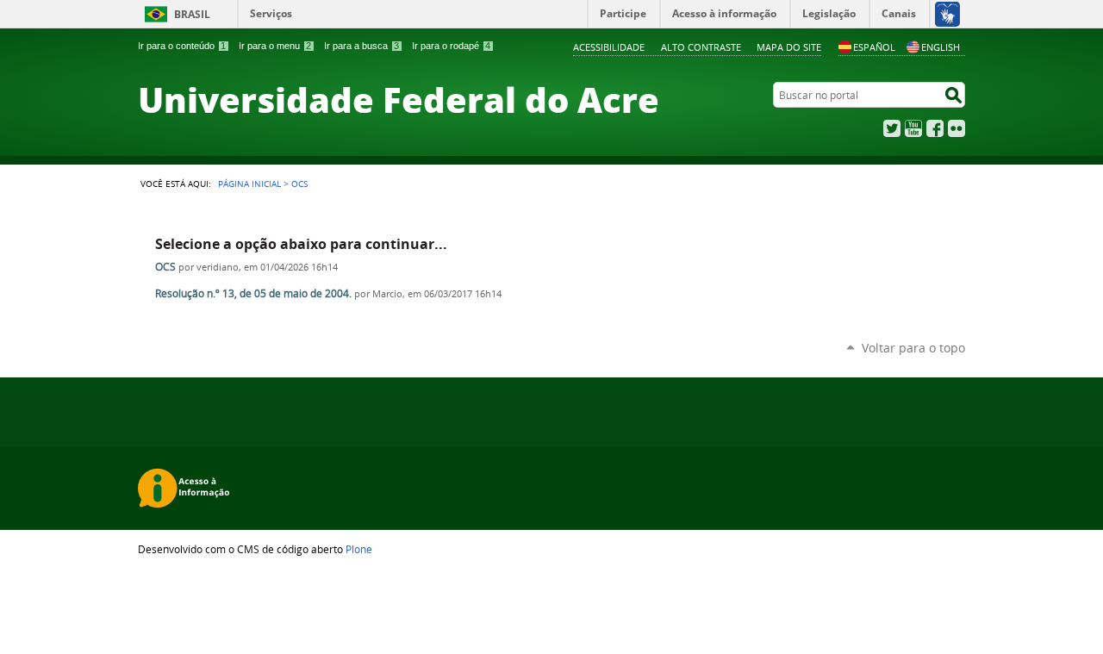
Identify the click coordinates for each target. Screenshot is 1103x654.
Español (874, 46)
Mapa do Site (789, 46)
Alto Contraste (701, 46)
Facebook (935, 128)
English (940, 46)
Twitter (891, 128)
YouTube (913, 128)
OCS (165, 266)
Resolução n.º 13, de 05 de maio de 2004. (253, 293)
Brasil (192, 14)
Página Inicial (249, 184)
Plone (359, 549)
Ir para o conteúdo (182, 45)
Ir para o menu (275, 45)
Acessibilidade (609, 46)
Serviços (271, 13)
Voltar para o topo (913, 347)
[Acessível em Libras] (946, 14)
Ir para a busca (361, 45)
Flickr (956, 128)
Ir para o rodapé (451, 45)
